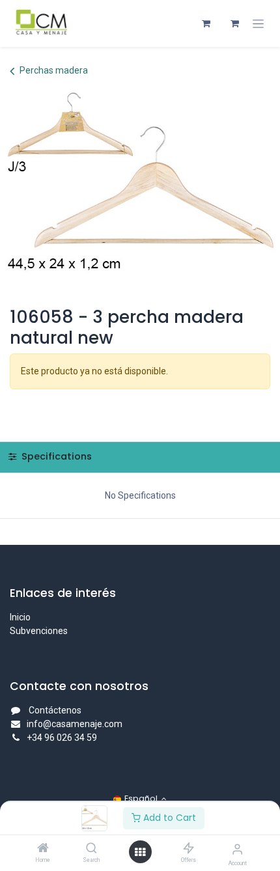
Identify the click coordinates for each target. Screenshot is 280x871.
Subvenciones (39, 631)
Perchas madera (54, 70)
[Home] (43, 849)
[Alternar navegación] (258, 24)
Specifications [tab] (55, 456)
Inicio (20, 617)
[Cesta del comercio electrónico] (205, 23)
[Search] (91, 849)
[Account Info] (237, 849)
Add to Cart (168, 817)
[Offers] (188, 849)
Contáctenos (55, 710)
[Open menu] (140, 852)
